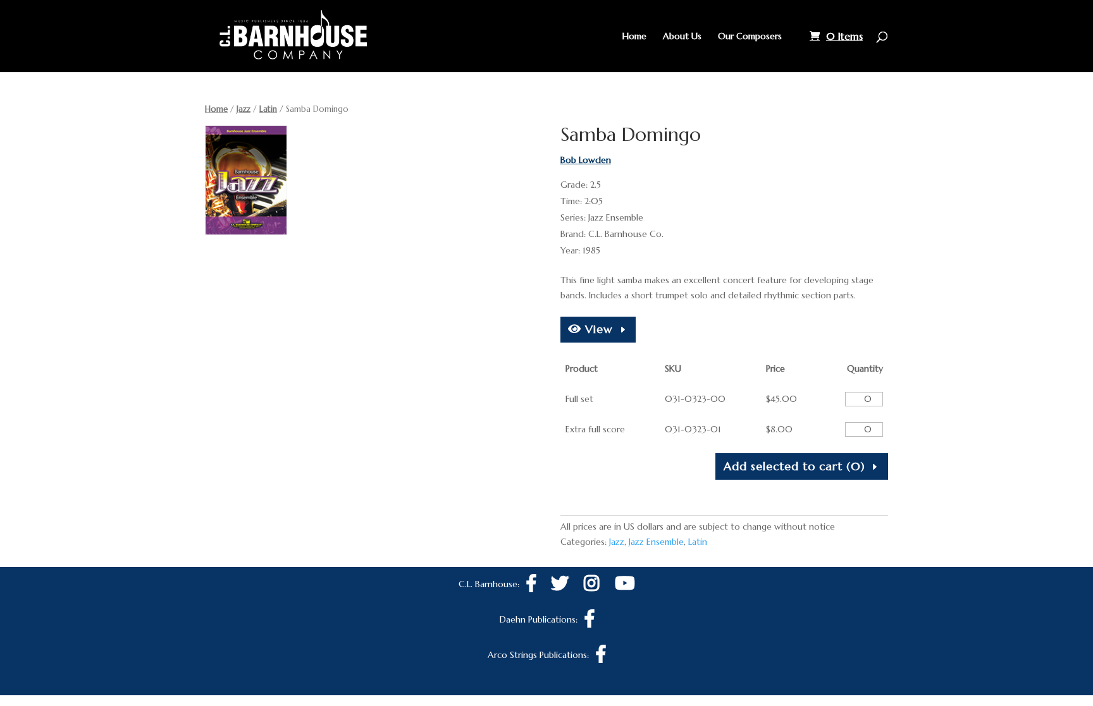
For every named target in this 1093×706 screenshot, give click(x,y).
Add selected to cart (794, 466)
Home (634, 37)
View (597, 329)
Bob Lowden (585, 160)
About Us (682, 37)
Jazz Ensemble (656, 541)
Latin (268, 109)
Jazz (243, 109)
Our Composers (750, 37)
